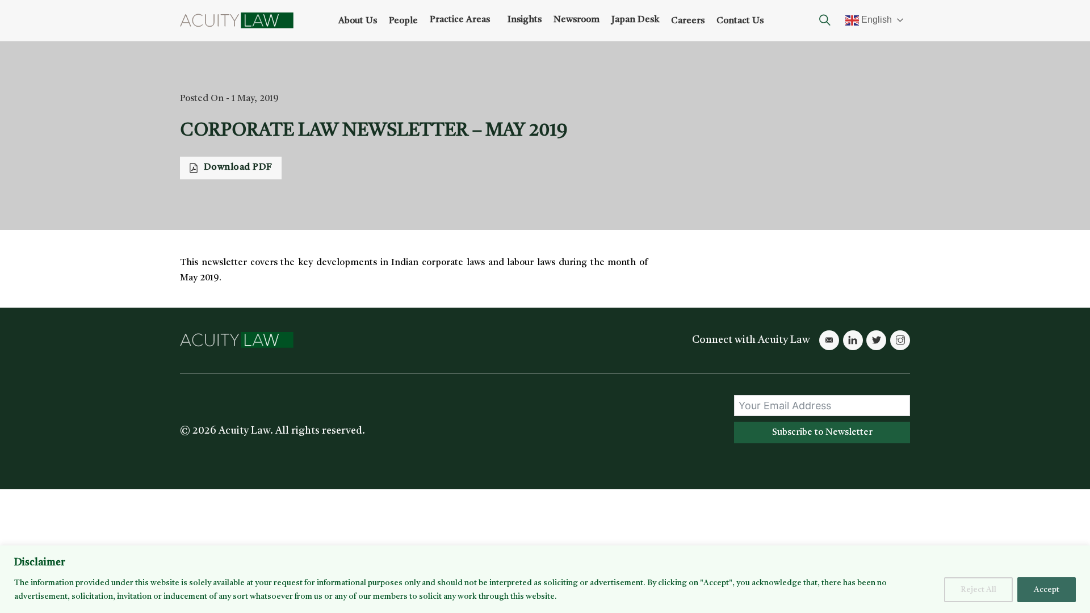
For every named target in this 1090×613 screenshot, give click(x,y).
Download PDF (238, 167)
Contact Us (740, 21)
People (403, 21)
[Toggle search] (825, 20)
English (875, 19)
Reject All (978, 590)
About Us (357, 21)
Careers (688, 21)
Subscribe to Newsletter (822, 432)
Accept (1046, 590)
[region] (545, 579)
